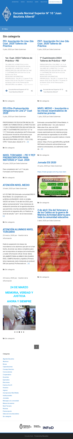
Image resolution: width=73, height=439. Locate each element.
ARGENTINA (15, 2)
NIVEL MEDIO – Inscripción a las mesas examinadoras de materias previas (52, 111)
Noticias (5, 408)
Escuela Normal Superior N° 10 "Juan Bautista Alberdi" (37, 15)
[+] (28, 142)
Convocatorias (7, 372)
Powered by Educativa (41, 436)
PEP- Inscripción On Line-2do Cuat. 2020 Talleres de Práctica (53, 43)
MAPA (36, 2)
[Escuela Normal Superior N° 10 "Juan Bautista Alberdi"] (6, 14)
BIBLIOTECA (44, 2)
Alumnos (5, 361)
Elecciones (6, 382)
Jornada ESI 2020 (46, 162)
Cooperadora (7, 374)
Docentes (6, 377)
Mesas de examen (8, 403)
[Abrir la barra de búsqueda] (70, 29)
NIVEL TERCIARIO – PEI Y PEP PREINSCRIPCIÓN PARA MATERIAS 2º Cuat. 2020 (19, 157)
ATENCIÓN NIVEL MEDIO (16, 185)
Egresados (6, 380)
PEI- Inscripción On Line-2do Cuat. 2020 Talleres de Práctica (18, 43)
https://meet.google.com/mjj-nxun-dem (51, 172)
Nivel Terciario (7, 406)
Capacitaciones (8, 367)
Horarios (5, 387)
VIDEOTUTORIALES (56, 2)
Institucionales (7, 395)
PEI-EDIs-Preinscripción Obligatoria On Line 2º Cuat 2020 (17, 111)
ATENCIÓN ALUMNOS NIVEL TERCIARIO (18, 230)
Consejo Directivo (8, 369)
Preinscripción (7, 411)
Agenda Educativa (8, 359)
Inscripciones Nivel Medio (11, 393)
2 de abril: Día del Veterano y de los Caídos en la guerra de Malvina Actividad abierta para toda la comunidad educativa (53, 214)
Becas (5, 364)
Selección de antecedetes (11, 414)
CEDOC (23, 2)
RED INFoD (30, 2)
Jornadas (6, 398)
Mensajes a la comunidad (11, 401)
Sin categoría (9, 101)
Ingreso (5, 390)
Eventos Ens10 (7, 385)
